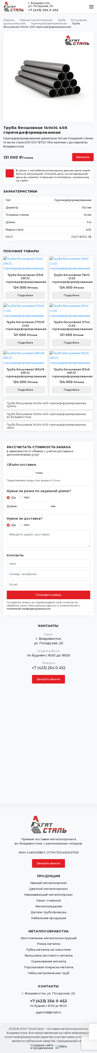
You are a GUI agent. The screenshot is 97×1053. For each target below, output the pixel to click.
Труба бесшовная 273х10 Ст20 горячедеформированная (25, 325)
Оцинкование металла (48, 961)
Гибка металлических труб (48, 973)
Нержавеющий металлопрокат (48, 894)
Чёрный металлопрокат (48, 883)
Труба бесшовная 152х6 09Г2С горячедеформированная (71, 373)
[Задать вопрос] (93, 1028)
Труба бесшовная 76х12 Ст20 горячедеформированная (71, 278)
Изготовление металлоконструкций (49, 938)
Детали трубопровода (48, 912)
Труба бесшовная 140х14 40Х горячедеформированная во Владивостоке (46, 415)
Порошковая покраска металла (48, 967)
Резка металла (48, 943)
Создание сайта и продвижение (41, 1046)
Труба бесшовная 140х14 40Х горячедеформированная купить (46, 404)
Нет (27, 497)
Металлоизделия (48, 906)
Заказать (83, 157)
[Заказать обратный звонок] (93, 1036)
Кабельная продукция (48, 918)
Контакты (15, 555)
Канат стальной (48, 900)
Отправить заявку (48, 594)
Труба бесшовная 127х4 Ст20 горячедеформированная (71, 325)
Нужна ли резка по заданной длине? (39, 491)
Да (13, 497)
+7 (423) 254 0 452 (43, 10)
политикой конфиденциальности (29, 608)
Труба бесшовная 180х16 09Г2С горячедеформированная (25, 373)
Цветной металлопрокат (48, 888)
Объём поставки (21, 464)
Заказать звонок (48, 679)
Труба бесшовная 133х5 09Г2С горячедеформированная (25, 278)
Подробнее (25, 295)
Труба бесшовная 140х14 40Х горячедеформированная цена (46, 426)
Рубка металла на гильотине (48, 949)
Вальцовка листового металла (49, 955)
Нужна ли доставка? (24, 518)
